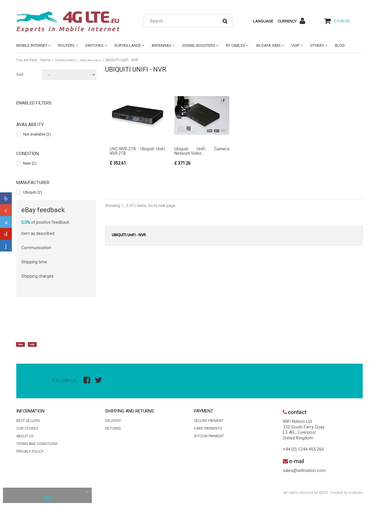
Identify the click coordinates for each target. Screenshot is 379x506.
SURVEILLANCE (127, 45)
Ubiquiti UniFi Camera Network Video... (201, 151)
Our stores (27, 428)
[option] (81, 331)
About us (24, 436)
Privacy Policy (30, 451)
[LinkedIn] (6, 246)
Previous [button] (20, 344)
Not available (37, 134)
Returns (113, 428)
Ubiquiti (32, 192)
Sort (19, 74)
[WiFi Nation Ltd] (71, 22)
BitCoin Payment (209, 436)
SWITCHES (94, 45)
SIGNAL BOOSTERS (198, 45)
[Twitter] (6, 222)
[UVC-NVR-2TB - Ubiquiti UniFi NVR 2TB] (137, 115)
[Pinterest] (6, 234)
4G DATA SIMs (268, 45)
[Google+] (6, 210)
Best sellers (28, 421)
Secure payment (209, 421)
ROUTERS (66, 45)
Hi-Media (356, 493)
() (342, 21)
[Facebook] (6, 198)
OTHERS (317, 45)
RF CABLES (235, 45)
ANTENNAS (161, 45)
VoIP (295, 45)
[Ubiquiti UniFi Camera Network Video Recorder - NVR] (201, 115)
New (29, 163)
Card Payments (208, 428)
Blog (340, 45)
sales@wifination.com (304, 470)
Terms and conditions (36, 444)
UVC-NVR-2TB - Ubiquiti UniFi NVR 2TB (137, 151)
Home (45, 60)
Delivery (113, 421)
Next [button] (32, 344)
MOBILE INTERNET (31, 45)
